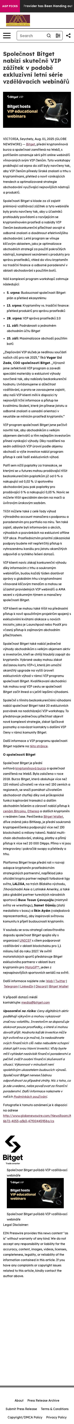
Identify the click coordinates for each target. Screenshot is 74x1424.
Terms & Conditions (54, 1409)
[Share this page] (68, 35)
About (19, 1400)
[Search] (48, 35)
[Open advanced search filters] (57, 35)
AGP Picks (10, 6)
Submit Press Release (21, 1409)
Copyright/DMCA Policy (25, 1417)
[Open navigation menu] (7, 35)
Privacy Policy (56, 1417)
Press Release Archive (43, 1400)
